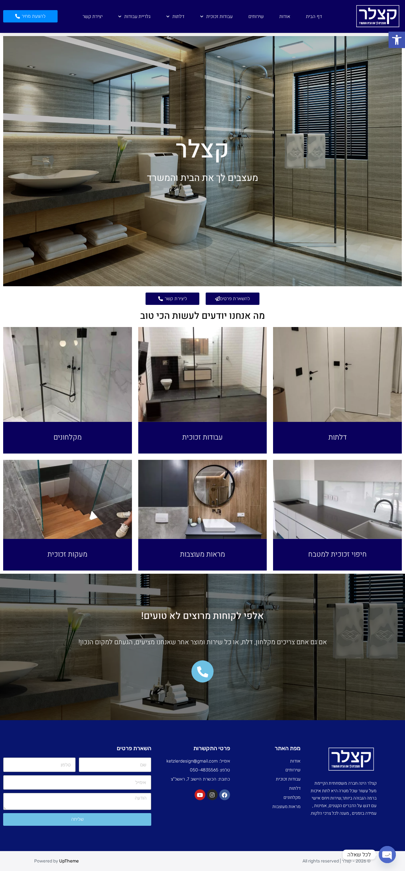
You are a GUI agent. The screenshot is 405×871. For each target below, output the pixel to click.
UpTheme (69, 861)
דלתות (178, 16)
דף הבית (314, 16)
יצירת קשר (93, 16)
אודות (284, 16)
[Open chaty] (387, 854)
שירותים (256, 16)
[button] (397, 40)
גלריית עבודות (137, 16)
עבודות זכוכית (219, 16)
